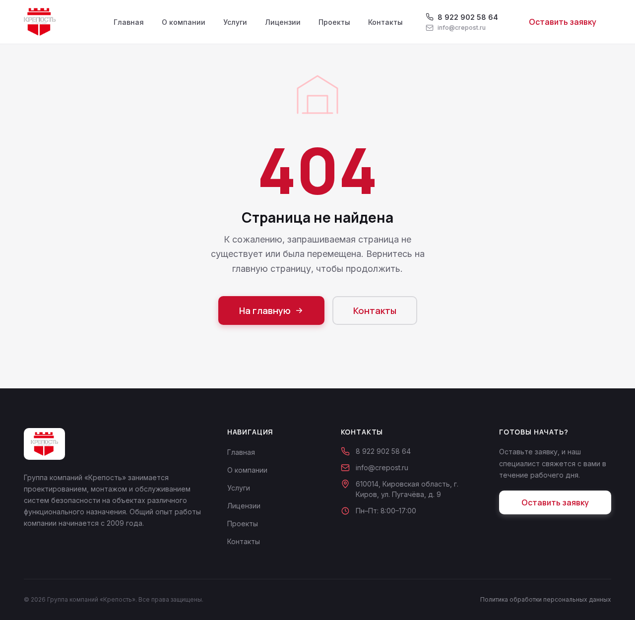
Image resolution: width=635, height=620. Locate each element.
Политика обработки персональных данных (545, 599)
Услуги (235, 22)
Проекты (334, 22)
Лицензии (283, 22)
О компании (183, 22)
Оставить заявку (562, 21)
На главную (265, 310)
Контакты (385, 22)
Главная (129, 22)
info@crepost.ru (382, 467)
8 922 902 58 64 (383, 451)
